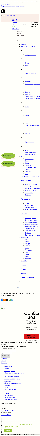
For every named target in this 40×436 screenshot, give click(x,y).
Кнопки (27, 239)
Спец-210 (28, 172)
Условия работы (9, 371)
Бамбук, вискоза (30, 55)
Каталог (3, 361)
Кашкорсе (28, 94)
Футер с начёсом (30, 154)
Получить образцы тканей (24, 24)
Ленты (27, 241)
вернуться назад (33, 340)
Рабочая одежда (30, 191)
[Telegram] (12, 300)
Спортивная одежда (31, 229)
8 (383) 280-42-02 (14, 22)
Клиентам (4, 363)
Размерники (29, 250)
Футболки (28, 233)
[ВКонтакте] (2, 300)
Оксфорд (28, 165)
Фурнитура (7, 381)
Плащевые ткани (30, 167)
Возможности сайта (10, 400)
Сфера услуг (29, 193)
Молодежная (29, 205)
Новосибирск (11, 16)
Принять (8, 430)
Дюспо (27, 163)
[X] (7, 300)
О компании (8, 366)
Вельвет (27, 63)
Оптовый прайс (12, 5)
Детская (27, 203)
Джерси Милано (30, 73)
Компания (4, 359)
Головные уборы (30, 218)
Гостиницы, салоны (31, 184)
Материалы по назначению (13, 383)
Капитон (27, 92)
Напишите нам (5, 417)
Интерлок (28, 82)
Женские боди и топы (32, 226)
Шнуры (27, 256)
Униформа (28, 195)
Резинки (27, 252)
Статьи (6, 393)
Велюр (27, 65)
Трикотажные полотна (11, 377)
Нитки (27, 248)
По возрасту (25, 199)
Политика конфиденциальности (14, 373)
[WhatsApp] (10, 300)
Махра (27, 115)
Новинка (7, 385)
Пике (26, 123)
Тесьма (27, 254)
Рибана (27, 134)
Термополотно (29, 142)
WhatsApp (15, 29)
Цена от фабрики (10, 389)
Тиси (26, 174)
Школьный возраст (31, 207)
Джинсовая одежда (31, 220)
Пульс (27, 169)
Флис (26, 150)
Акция (6, 387)
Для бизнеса (26, 180)
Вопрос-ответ (8, 395)
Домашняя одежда (31, 222)
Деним (27, 161)
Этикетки (28, 259)
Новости (7, 369)
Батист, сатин (29, 159)
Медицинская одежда (32, 188)
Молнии (27, 246)
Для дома (28, 186)
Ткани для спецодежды (12, 379)
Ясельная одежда (31, 210)
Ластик (27, 107)
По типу (24, 214)
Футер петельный (30, 152)
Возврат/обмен (9, 397)
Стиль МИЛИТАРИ (31, 231)
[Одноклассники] (4, 300)
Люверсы (28, 244)
